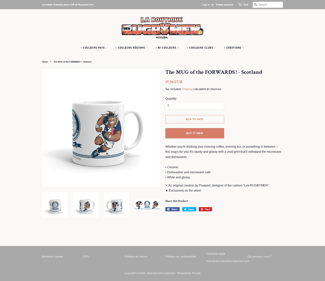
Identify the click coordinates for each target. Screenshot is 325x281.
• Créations (233, 47)
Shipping (187, 89)
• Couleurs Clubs (200, 47)
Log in (206, 4)
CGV (86, 256)
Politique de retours (135, 256)
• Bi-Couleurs (166, 47)
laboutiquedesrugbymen (161, 273)
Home (45, 61)
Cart (246, 4)
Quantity (170, 98)
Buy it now (194, 133)
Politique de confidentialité (180, 256)
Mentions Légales (52, 256)
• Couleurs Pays (93, 47)
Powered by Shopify (189, 273)
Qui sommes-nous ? (260, 256)
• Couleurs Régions (130, 47)
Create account (224, 4)
